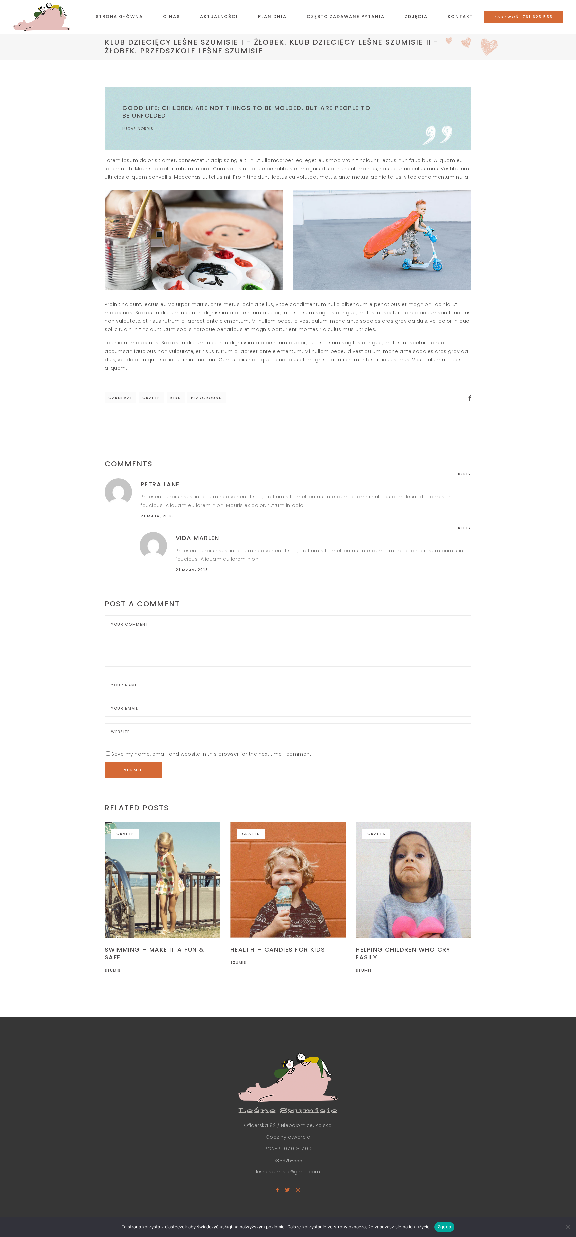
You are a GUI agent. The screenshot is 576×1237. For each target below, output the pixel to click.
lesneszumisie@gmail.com (288, 1171)
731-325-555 (288, 1160)
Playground (206, 397)
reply (464, 474)
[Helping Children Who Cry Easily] (413, 880)
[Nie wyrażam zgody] (567, 1227)
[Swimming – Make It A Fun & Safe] (162, 880)
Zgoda (444, 1226)
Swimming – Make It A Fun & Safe (154, 953)
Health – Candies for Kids (277, 949)
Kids (175, 397)
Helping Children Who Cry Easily (403, 953)
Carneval (120, 397)
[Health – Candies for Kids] (288, 880)
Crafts (151, 397)
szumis (113, 970)
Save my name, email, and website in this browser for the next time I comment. (212, 754)
